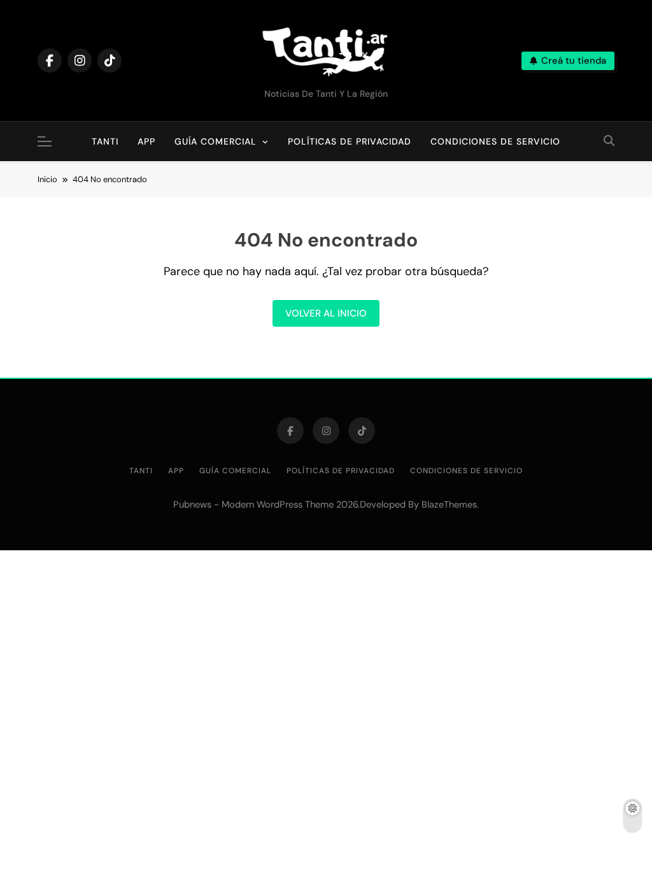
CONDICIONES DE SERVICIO (495, 141)
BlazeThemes (449, 504)
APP (146, 141)
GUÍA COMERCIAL (215, 141)
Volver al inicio (326, 313)
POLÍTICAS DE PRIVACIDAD (349, 141)
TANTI (110, 134)
